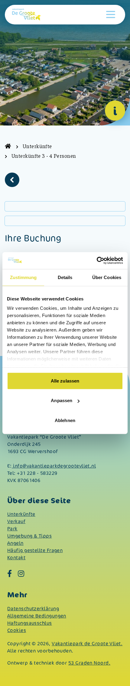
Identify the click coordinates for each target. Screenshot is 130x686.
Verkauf (16, 521)
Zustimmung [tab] (23, 277)
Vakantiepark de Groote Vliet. (87, 643)
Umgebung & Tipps (29, 536)
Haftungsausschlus (29, 623)
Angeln (15, 543)
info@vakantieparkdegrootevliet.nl (54, 466)
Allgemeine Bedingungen (36, 616)
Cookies (16, 630)
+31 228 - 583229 (37, 473)
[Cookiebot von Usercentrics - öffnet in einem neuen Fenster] (96, 261)
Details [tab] (65, 277)
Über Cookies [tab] (106, 277)
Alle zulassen (65, 380)
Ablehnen (65, 420)
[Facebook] (9, 573)
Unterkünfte (21, 514)
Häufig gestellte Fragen (35, 550)
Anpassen (61, 400)
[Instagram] (21, 573)
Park (12, 529)
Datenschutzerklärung (33, 608)
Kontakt (16, 557)
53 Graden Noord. (89, 663)
